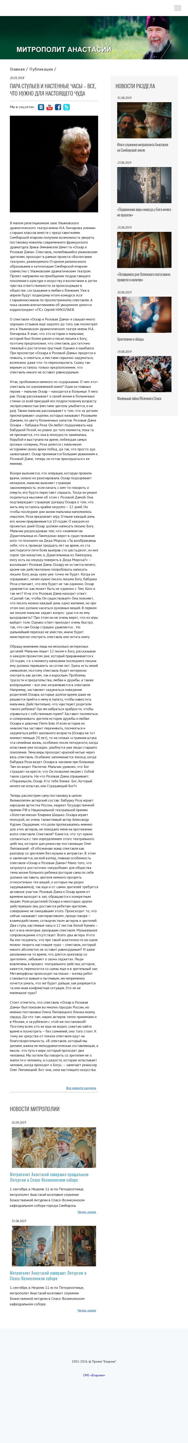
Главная (17, 69)
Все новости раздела (81, 1088)
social (41, 107)
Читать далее (86, 1212)
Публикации (41, 69)
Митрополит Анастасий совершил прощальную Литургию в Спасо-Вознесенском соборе (49, 1177)
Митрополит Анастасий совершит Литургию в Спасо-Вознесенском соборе (48, 1275)
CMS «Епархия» (94, 1375)
